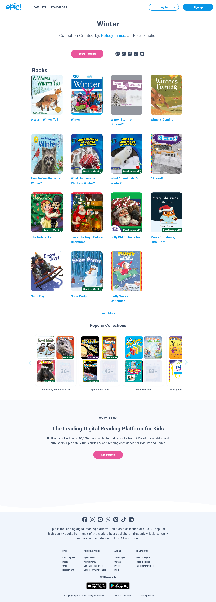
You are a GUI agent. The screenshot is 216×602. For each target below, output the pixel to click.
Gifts (64, 566)
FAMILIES (40, 7)
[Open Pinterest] (115, 519)
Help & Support (143, 558)
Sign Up (198, 7)
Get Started (108, 454)
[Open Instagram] (92, 519)
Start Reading (87, 53)
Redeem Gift (68, 570)
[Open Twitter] (108, 519)
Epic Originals (68, 558)
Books (65, 562)
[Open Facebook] (84, 519)
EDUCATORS (59, 7)
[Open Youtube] (100, 519)
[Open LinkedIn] (131, 519)
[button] (55, 360)
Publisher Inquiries (145, 566)
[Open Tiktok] (123, 519)
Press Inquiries (143, 562)
